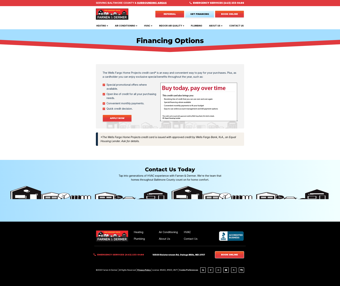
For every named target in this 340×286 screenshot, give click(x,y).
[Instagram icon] (218, 270)
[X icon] (233, 270)
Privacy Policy (144, 270)
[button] (229, 14)
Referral (170, 14)
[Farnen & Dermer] (112, 13)
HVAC (147, 25)
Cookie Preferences (188, 270)
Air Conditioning (125, 25)
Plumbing (196, 25)
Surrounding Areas (152, 2)
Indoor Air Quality (170, 25)
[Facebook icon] (210, 270)
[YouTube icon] (226, 270)
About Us (214, 25)
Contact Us (236, 25)
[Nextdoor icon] (241, 270)
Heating (101, 25)
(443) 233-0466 (234, 2)
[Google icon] (203, 270)
